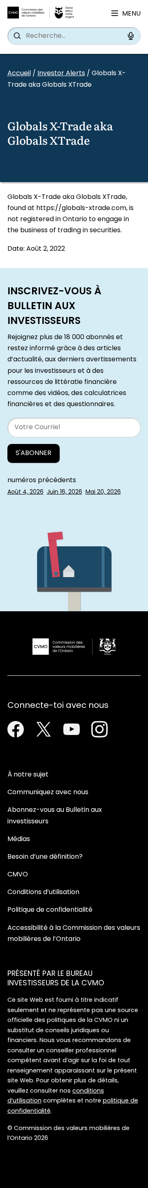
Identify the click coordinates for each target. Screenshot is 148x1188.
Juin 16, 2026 (64, 492)
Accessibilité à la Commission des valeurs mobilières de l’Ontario (73, 934)
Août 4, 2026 (25, 492)
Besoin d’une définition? (45, 857)
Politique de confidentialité (49, 910)
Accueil (19, 73)
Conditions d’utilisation (43, 892)
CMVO (17, 874)
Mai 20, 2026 (103, 492)
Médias (18, 839)
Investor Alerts (61, 73)
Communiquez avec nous (47, 792)
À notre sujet (28, 775)
